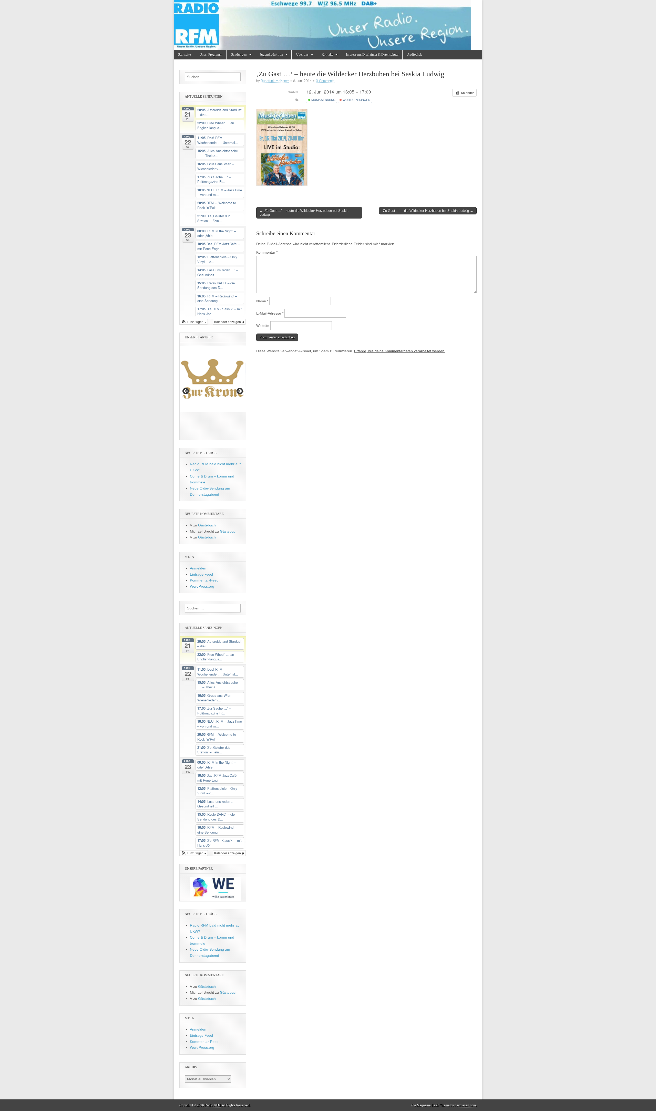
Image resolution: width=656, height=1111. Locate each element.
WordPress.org (202, 586)
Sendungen (239, 54)
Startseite (184, 54)
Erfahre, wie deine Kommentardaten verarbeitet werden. (399, 351)
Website (262, 326)
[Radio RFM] (328, 25)
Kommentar (267, 252)
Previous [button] (186, 391)
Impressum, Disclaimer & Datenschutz (372, 54)
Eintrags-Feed (201, 574)
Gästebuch (207, 525)
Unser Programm (211, 54)
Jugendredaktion (271, 54)
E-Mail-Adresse (269, 313)
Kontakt (327, 54)
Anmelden (198, 568)
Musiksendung (323, 100)
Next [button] (239, 391)
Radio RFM (213, 1105)
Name (262, 301)
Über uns (302, 54)
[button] (194, 321)
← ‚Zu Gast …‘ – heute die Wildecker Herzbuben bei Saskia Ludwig (304, 213)
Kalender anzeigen (228, 321)
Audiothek (414, 54)
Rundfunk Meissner (275, 80)
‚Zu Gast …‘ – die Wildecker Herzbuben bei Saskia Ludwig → (427, 211)
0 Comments (325, 80)
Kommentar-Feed (204, 580)
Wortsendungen (356, 100)
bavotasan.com (465, 1105)
